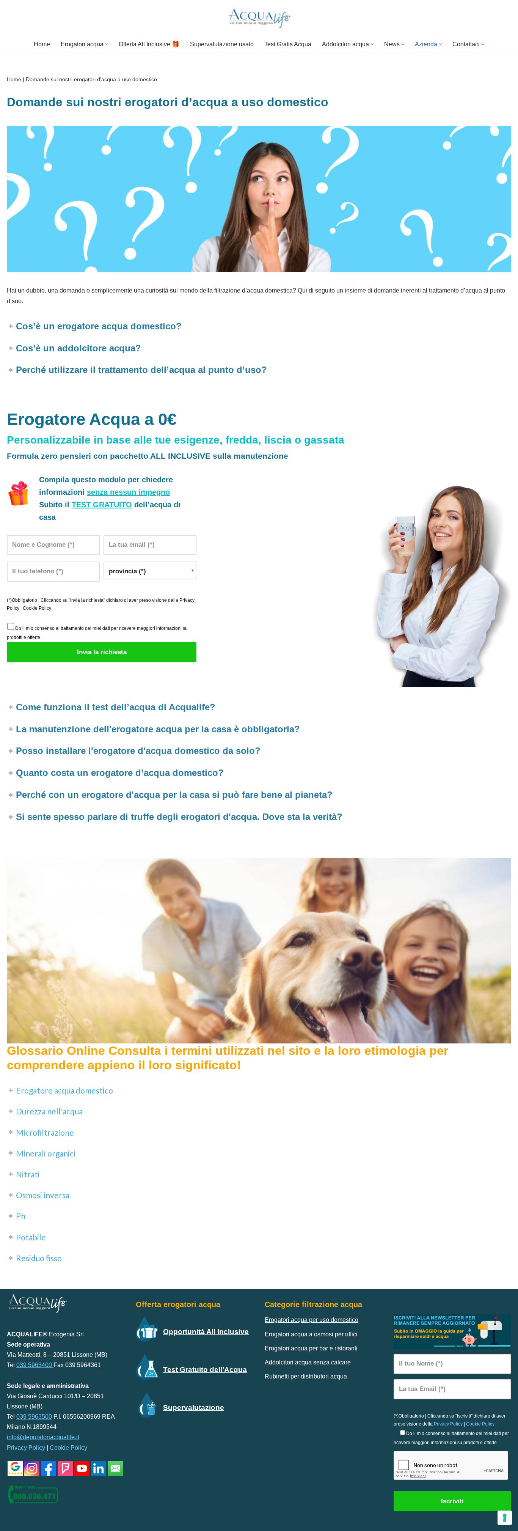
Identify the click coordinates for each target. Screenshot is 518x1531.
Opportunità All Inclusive (206, 1332)
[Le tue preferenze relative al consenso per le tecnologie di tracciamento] (505, 1518)
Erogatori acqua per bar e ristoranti (311, 1348)
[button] (106, 44)
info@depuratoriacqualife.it (43, 1437)
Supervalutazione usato (222, 44)
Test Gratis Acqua (287, 44)
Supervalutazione (193, 1407)
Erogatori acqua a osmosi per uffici (311, 1334)
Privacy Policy (26, 1447)
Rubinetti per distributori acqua (306, 1376)
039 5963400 (34, 1365)
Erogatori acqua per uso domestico (311, 1320)
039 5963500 (34, 1416)
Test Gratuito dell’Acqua (205, 1370)
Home (42, 44)
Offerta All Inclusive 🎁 (149, 44)
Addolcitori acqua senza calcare (308, 1362)
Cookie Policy (37, 608)
